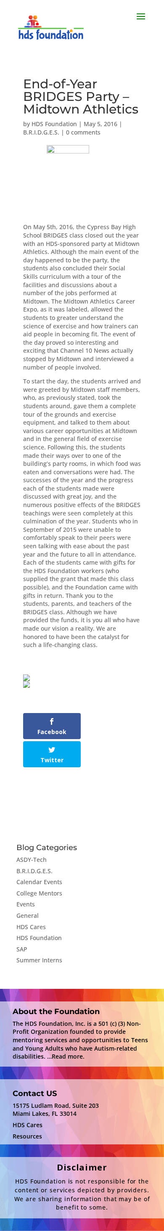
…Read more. (66, 1056)
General (27, 915)
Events (25, 904)
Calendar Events (39, 882)
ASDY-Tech (31, 860)
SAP (21, 949)
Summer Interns (39, 960)
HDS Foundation (54, 124)
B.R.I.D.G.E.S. (41, 132)
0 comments (83, 132)
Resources (27, 1136)
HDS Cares (31, 927)
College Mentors (39, 893)
